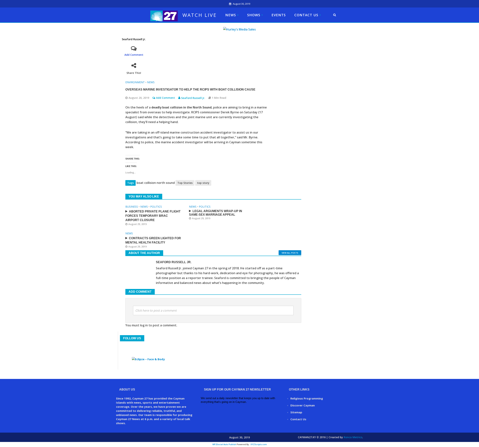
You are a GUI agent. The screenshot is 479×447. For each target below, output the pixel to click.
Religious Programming (306, 398)
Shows (253, 15)
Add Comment (133, 54)
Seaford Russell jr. (134, 39)
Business (131, 206)
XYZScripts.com (259, 444)
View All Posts (290, 252)
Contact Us (306, 15)
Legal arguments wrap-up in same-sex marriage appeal (215, 212)
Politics (156, 206)
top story (203, 183)
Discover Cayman (302, 405)
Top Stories (185, 183)
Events (278, 15)
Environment (135, 82)
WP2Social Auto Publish (224, 444)
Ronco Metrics (353, 437)
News (230, 15)
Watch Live (199, 15)
